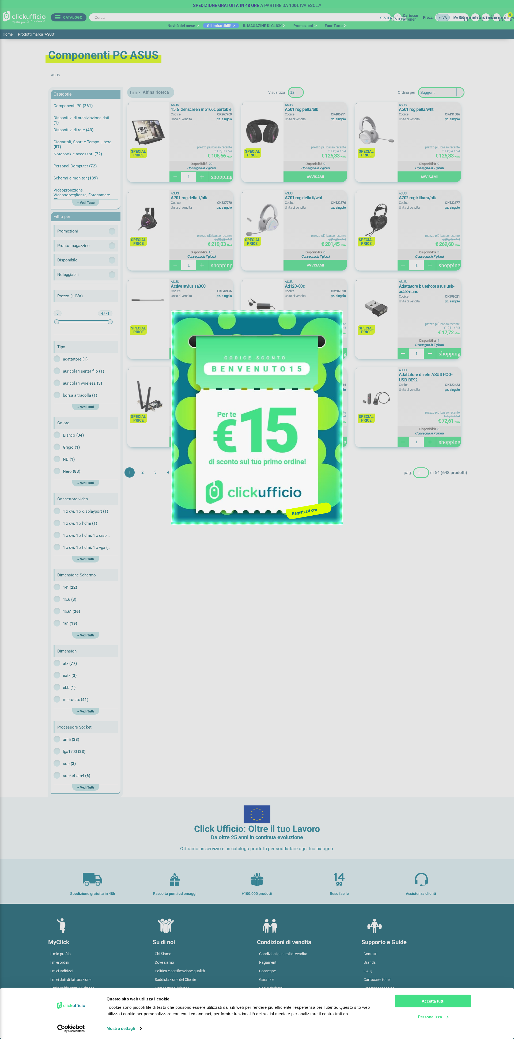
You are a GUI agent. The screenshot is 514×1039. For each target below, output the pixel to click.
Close (336, 318)
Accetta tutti (433, 1001)
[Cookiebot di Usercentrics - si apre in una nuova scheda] (71, 1029)
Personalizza (430, 1016)
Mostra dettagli (121, 1028)
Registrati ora (304, 511)
